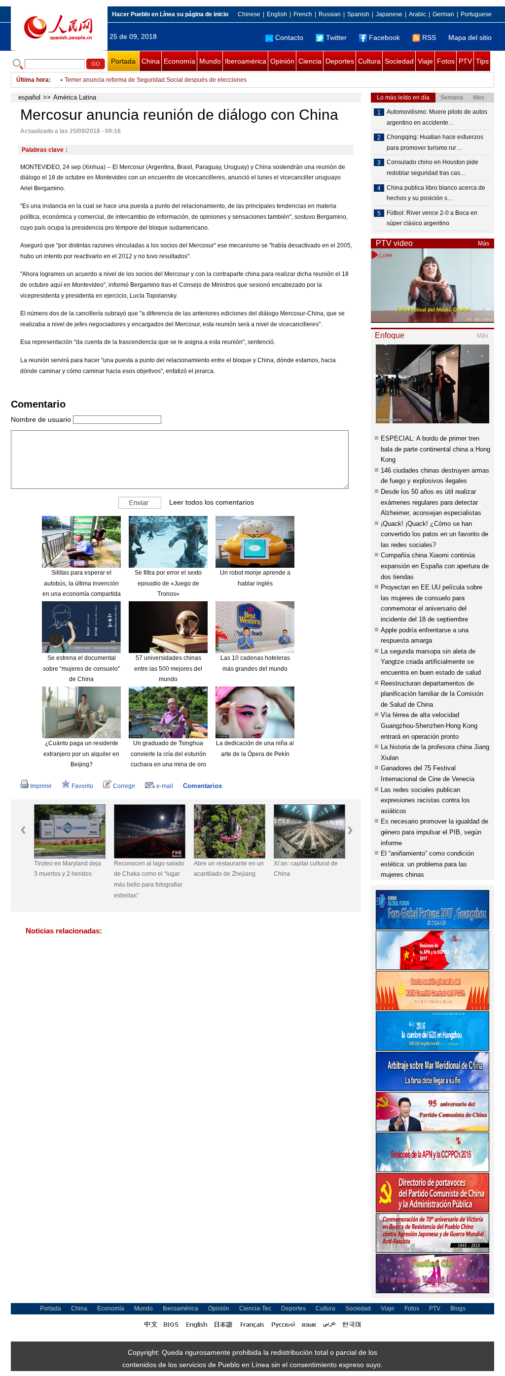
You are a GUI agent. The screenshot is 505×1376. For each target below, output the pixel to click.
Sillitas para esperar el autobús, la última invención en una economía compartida (81, 583)
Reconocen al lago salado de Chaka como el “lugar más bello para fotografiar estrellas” (143, 879)
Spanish (358, 14)
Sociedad (399, 61)
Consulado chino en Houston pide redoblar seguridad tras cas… (432, 167)
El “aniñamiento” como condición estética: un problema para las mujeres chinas (427, 864)
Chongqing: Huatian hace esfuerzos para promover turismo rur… (435, 142)
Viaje (425, 61)
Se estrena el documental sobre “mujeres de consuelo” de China (81, 668)
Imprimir (41, 786)
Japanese (389, 14)
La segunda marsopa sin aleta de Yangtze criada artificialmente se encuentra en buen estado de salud (431, 662)
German (443, 14)
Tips (482, 61)
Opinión (282, 61)
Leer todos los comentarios (211, 502)
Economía (179, 61)
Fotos (446, 61)
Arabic (417, 14)
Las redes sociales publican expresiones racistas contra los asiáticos (425, 800)
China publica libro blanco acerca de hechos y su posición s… (436, 193)
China (151, 61)
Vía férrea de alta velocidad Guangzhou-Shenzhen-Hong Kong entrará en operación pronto (429, 725)
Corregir (124, 786)
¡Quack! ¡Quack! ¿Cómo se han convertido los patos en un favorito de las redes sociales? (434, 534)
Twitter (336, 37)
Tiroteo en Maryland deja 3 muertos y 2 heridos (61, 869)
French (302, 14)
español (29, 97)
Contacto (289, 37)
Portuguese (476, 14)
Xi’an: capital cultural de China (300, 869)
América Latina (74, 97)
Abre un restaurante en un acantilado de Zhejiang (223, 869)
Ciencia (310, 61)
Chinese (249, 14)
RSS (429, 37)
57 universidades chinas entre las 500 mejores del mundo (168, 668)
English (277, 14)
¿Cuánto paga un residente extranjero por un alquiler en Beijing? (81, 754)
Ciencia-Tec (255, 1308)
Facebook (384, 37)
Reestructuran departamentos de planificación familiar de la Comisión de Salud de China (432, 694)
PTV (465, 61)
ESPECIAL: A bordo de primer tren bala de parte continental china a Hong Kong (435, 449)
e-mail (164, 786)
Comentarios (202, 786)
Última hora (32, 79)
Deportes (339, 61)
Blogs (458, 1308)
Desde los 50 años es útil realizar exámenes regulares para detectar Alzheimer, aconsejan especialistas (431, 502)
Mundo (210, 61)
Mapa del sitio (470, 37)
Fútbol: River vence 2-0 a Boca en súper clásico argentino (432, 218)
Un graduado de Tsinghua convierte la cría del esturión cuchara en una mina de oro (168, 754)
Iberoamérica (245, 61)
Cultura (369, 61)
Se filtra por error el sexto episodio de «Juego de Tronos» (168, 583)
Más (483, 243)
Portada (123, 61)
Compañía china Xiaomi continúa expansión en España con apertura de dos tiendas (435, 565)
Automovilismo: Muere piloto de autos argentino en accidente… (437, 117)
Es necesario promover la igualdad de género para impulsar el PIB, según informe (434, 832)
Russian (330, 14)
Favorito (82, 786)
